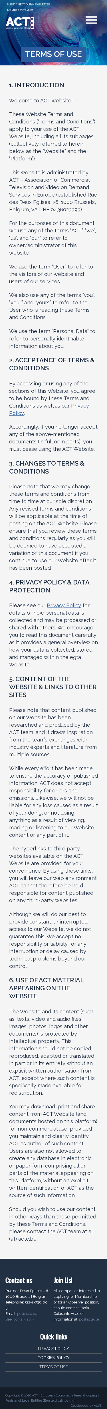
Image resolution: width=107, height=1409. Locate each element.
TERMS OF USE (53, 1367)
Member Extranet (20, 10)
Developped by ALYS (86, 1406)
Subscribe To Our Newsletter (28, 4)
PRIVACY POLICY (53, 1348)
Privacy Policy (64, 605)
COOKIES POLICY (53, 1358)
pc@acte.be (27, 1313)
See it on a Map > (19, 1319)
